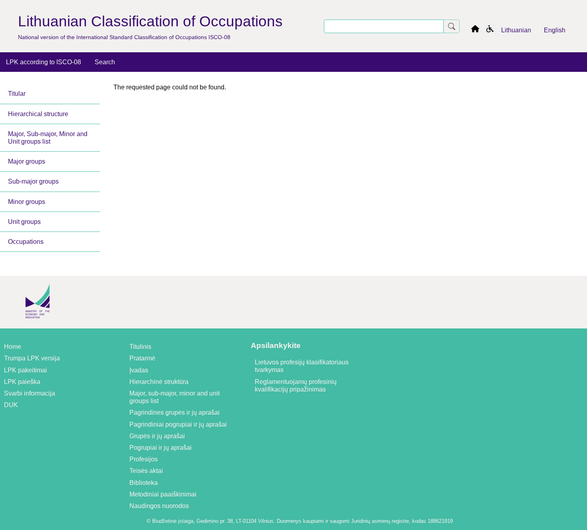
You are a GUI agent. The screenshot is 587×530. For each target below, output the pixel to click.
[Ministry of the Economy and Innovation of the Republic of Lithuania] (37, 324)
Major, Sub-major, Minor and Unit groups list (47, 138)
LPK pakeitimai (25, 370)
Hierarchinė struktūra (158, 381)
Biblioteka (143, 482)
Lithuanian (516, 30)
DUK (11, 404)
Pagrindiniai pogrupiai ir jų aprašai (178, 424)
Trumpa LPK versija (32, 358)
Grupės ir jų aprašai (157, 436)
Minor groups (26, 201)
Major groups (26, 161)
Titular (17, 93)
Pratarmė (142, 358)
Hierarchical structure (38, 114)
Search (105, 62)
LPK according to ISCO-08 (43, 62)
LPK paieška (22, 381)
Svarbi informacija (29, 393)
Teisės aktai (146, 470)
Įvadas (138, 370)
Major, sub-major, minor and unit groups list (174, 397)
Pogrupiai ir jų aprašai (160, 447)
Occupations (26, 241)
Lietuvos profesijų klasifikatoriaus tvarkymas (302, 366)
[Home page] (475, 30)
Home (12, 346)
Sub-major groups (33, 181)
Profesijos (143, 459)
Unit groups (24, 221)
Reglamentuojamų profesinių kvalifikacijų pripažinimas (296, 385)
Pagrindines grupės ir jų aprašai (174, 412)
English (554, 30)
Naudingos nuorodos (159, 505)
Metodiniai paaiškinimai (162, 494)
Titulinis (140, 346)
